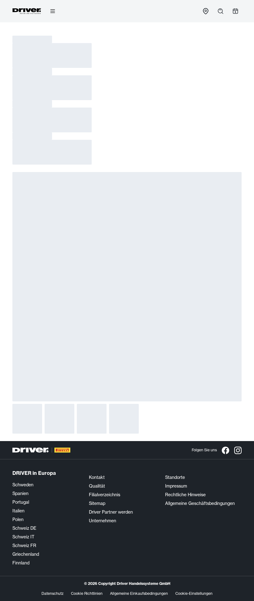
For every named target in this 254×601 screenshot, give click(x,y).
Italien (18, 511)
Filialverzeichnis (104, 494)
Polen (18, 519)
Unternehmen (102, 521)
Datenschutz (53, 593)
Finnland (20, 563)
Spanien (20, 493)
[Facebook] (225, 450)
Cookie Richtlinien (87, 593)
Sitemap (97, 503)
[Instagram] (238, 450)
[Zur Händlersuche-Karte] (205, 11)
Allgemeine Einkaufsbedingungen (139, 593)
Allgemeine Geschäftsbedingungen (200, 503)
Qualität (97, 486)
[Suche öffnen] (220, 11)
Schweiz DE (24, 528)
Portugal (20, 502)
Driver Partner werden (111, 512)
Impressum (176, 486)
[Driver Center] (27, 11)
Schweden (22, 485)
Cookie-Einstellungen (193, 593)
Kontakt (97, 477)
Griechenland (25, 554)
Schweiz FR (24, 545)
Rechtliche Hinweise (185, 494)
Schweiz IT (23, 537)
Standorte (175, 477)
